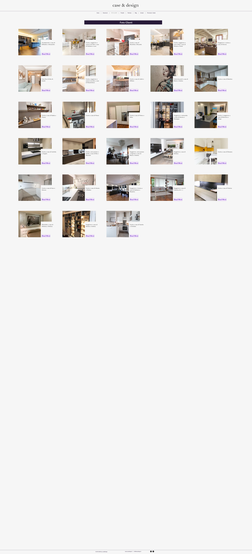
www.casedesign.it (128, 551)
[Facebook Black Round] (151, 551)
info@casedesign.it (137, 551)
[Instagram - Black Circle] (153, 551)
